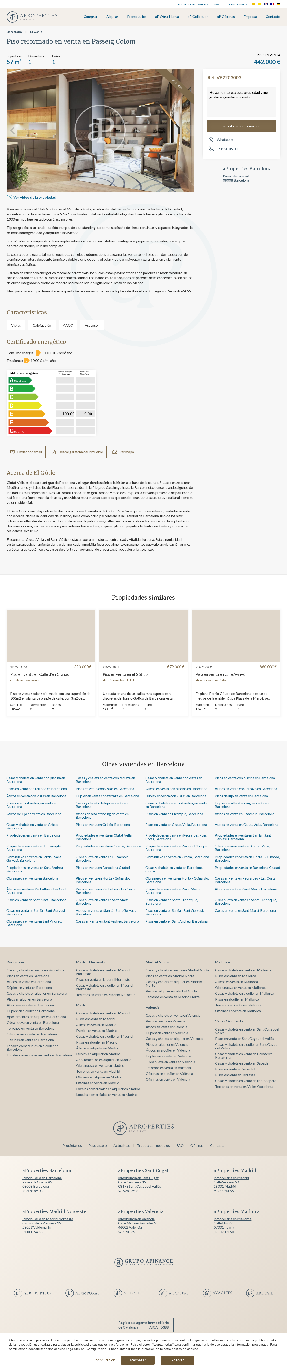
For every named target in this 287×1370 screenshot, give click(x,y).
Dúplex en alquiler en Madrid (98, 1054)
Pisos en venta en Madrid (95, 1019)
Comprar (91, 17)
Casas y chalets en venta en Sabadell (242, 1063)
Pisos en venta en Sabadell (235, 1069)
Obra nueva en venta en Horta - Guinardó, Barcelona (177, 880)
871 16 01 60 (224, 1232)
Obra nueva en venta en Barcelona (32, 878)
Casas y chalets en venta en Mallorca (243, 970)
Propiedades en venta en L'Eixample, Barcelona (33, 848)
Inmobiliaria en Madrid (231, 1178)
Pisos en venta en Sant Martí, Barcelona (36, 900)
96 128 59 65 (128, 1232)
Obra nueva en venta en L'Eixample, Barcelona (102, 858)
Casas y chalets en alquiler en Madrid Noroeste (104, 987)
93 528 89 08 (227, 149)
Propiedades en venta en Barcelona (33, 835)
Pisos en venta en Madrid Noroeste (103, 979)
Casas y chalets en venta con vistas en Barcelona (173, 780)
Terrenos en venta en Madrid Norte (173, 997)
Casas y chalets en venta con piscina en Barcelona (35, 780)
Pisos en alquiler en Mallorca (237, 999)
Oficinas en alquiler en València (169, 1073)
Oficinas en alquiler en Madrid (99, 1077)
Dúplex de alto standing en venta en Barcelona (242, 805)
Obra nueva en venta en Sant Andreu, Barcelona (34, 923)
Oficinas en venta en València (168, 1079)
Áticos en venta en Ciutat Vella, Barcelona (246, 824)
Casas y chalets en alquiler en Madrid (104, 1036)
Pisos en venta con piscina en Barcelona (245, 778)
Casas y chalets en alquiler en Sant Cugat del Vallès (246, 1046)
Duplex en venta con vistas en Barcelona (175, 796)
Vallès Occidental (229, 1021)
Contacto (273, 17)
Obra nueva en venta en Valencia (170, 1062)
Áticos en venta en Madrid (96, 1024)
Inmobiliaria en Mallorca (232, 1219)
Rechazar (138, 1360)
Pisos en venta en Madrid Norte (170, 976)
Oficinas (196, 1145)
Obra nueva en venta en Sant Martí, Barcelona (102, 901)
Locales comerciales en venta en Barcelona (39, 1055)
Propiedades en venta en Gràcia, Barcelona (108, 846)
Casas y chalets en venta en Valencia (173, 1015)
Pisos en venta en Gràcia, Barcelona (103, 824)
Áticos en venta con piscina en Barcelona (176, 788)
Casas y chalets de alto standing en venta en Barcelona (176, 805)
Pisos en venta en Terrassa (235, 1075)
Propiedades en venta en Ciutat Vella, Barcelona (104, 837)
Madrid (82, 1005)
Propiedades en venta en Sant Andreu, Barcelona (34, 869)
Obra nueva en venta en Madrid (100, 1065)
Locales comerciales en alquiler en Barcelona (32, 1047)
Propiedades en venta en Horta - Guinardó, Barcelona (247, 858)
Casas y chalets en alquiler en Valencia (174, 1038)
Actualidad (121, 1145)
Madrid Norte (157, 962)
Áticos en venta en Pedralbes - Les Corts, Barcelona (37, 891)
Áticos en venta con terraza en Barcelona (246, 788)
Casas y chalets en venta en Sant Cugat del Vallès (247, 1031)
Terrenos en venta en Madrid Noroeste (105, 994)
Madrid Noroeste (90, 962)
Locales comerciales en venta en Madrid (106, 1094)
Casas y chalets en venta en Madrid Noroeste (103, 972)
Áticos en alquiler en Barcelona (30, 1005)
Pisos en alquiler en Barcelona (29, 999)
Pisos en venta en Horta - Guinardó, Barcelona (103, 880)
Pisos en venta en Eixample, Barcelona (174, 814)
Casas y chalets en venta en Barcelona (35, 970)
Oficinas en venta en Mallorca (238, 1011)
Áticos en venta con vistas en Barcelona (36, 796)
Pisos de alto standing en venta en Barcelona (31, 805)
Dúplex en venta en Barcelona (29, 987)
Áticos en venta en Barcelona (29, 981)
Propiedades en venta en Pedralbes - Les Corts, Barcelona (176, 837)
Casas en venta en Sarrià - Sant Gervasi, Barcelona (35, 912)
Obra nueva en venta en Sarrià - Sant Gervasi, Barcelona (33, 858)
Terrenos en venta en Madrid (98, 1071)
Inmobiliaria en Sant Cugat (138, 1178)
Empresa (250, 17)
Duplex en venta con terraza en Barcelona (107, 796)
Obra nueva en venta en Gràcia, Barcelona (177, 857)
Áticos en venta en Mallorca (236, 981)
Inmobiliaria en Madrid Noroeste (47, 1219)
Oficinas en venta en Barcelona (30, 1040)
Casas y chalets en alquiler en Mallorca (244, 993)
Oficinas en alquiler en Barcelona (32, 1034)
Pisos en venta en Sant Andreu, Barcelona (176, 921)
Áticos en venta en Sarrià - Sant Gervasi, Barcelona (106, 912)
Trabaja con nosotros (230, 4)
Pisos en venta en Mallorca (235, 976)
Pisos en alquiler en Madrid (96, 1042)
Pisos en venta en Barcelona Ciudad (103, 867)
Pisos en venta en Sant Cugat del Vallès (244, 1038)
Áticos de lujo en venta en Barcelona (33, 814)
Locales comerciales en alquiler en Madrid (108, 1089)
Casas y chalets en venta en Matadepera (245, 1080)
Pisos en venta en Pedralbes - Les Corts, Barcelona (106, 891)
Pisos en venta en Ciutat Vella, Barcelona (176, 824)
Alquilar (112, 17)
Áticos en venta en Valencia (166, 1027)
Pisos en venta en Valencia (165, 1021)
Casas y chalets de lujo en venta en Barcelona (102, 805)
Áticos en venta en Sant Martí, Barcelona (246, 889)
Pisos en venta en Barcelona (28, 976)
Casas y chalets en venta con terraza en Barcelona (105, 780)
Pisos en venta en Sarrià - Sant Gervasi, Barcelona (174, 912)
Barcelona (14, 32)
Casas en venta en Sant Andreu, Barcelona (107, 921)
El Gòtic (36, 32)
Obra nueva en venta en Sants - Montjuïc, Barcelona (246, 901)
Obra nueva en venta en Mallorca (240, 987)
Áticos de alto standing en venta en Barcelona (102, 815)
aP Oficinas (226, 17)
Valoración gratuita (193, 4)
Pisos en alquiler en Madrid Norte (171, 991)
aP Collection (198, 17)
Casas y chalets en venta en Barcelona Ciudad (174, 869)
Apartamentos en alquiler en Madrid (103, 1059)
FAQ (180, 1145)
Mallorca (222, 962)
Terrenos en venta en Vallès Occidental (244, 1086)
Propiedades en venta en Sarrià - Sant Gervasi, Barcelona (243, 837)
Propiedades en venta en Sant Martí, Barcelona (172, 891)
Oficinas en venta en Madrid (97, 1083)
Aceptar (177, 1360)
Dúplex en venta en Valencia (167, 1033)
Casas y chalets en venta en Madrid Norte (177, 970)
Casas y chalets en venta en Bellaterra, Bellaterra (244, 1055)
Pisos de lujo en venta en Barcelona (241, 796)
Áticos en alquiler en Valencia (168, 1050)
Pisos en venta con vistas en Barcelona (105, 788)
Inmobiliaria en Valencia (136, 1219)
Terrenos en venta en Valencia (168, 1067)
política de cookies (185, 1349)
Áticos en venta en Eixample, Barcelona (244, 814)
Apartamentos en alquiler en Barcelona (36, 1016)
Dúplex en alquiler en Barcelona (31, 1011)
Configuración (104, 1360)
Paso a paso (98, 1145)
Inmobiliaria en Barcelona (42, 1178)
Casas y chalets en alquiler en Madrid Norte (174, 983)
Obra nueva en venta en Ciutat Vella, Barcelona (242, 848)
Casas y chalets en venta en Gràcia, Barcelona (32, 826)
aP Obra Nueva (167, 17)
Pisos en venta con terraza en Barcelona (36, 788)
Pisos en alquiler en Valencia (167, 1044)
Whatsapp (225, 139)
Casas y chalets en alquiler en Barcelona (37, 993)
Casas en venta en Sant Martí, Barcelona (245, 910)
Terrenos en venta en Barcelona (30, 1028)
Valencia (153, 1007)
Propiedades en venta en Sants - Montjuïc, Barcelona (177, 848)
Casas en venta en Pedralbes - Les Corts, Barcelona (245, 880)
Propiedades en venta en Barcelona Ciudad (247, 867)
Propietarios (136, 17)
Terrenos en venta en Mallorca (238, 1005)
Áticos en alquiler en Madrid (97, 1048)
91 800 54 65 (224, 1190)
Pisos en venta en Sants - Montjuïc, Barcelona (171, 901)
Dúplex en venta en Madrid (96, 1030)
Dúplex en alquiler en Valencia (168, 1056)
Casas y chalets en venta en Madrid (103, 1013)
